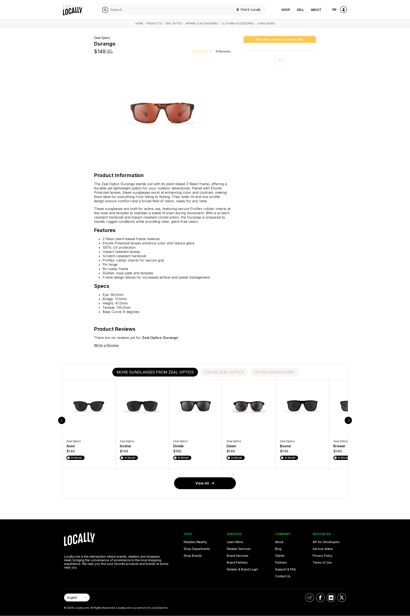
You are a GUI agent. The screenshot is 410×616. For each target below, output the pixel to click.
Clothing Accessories (237, 23)
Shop (285, 10)
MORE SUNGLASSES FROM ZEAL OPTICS (155, 372)
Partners (281, 562)
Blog (278, 549)
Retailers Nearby (195, 542)
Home (139, 23)
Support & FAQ (285, 569)
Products (154, 23)
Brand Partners (237, 562)
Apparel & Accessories (202, 23)
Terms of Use (322, 562)
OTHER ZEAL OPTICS (224, 372)
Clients (279, 555)
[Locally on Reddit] (309, 597)
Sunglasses (266, 23)
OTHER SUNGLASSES (274, 372)
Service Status (323, 549)
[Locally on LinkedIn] (331, 597)
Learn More (235, 542)
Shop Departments (197, 549)
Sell (300, 10)
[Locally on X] (341, 597)
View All (202, 483)
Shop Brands (193, 555)
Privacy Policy (322, 555)
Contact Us (282, 576)
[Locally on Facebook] (320, 597)
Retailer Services (239, 549)
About (316, 10)
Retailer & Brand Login (242, 569)
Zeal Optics (173, 23)
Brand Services (237, 555)
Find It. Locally (250, 9)
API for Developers (326, 542)
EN (334, 9)
